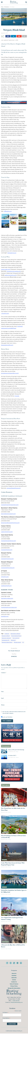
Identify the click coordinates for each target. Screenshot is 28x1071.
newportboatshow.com (14, 488)
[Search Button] (26, 2)
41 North (7, 633)
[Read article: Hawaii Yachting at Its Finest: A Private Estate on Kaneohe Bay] (14, 824)
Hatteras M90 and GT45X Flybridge (16, 749)
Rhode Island (17, 642)
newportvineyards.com (14, 271)
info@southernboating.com (17, 1002)
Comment (3, 672)
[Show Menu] (2, 2)
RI (23, 642)
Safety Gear (5, 941)
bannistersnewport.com (8, 514)
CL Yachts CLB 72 (12, 755)
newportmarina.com (7, 559)
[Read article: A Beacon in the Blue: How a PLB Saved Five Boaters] (14, 934)
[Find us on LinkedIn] (21, 963)
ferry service (16, 638)
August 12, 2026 (5, 921)
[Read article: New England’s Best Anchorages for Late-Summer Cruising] (14, 906)
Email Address (6, 1018)
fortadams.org (12, 253)
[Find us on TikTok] (14, 963)
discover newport (6, 638)
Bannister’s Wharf (15, 633)
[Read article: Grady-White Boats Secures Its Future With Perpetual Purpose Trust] (14, 852)
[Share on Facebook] (8, 36)
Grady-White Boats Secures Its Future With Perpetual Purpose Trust (12, 864)
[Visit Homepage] (14, 2)
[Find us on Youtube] (17, 963)
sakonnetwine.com (10, 275)
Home (2, 6)
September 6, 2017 (4, 33)
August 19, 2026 (5, 812)
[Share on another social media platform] (24, 36)
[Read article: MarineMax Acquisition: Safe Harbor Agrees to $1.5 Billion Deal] (14, 879)
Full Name (5, 1012)
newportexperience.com (8, 541)
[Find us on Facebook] (7, 963)
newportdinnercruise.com (9, 607)
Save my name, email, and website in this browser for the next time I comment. (14, 712)
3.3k (17, 751)
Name (2, 691)
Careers (14, 979)
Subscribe (14, 977)
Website (3, 705)
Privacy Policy (14, 986)
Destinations (6, 6)
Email (2, 698)
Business (4, 859)
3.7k (10, 921)
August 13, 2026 (5, 894)
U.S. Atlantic (12, 6)
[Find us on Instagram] (10, 963)
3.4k (10, 866)
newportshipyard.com (7, 568)
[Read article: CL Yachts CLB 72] (4, 757)
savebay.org (4, 616)
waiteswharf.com (6, 586)
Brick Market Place (16, 635)
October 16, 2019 (12, 757)
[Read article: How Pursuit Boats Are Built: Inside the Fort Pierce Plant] (14, 797)
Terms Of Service (14, 984)
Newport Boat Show (7, 642)
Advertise (14, 975)
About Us (14, 973)
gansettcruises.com (7, 598)
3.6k (10, 812)
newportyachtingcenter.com (10, 505)
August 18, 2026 (5, 839)
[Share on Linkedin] (13, 36)
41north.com (5, 313)
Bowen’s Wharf (6, 635)
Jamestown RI (5, 640)
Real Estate (5, 832)
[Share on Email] (19, 36)
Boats (3, 805)
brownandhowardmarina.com (10, 523)
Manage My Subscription (14, 988)
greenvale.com (5, 269)
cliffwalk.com (8, 211)
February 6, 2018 (12, 751)
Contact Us (14, 982)
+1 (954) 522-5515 (15, 1000)
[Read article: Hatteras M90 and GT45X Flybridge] (4, 751)
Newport (13, 640)
